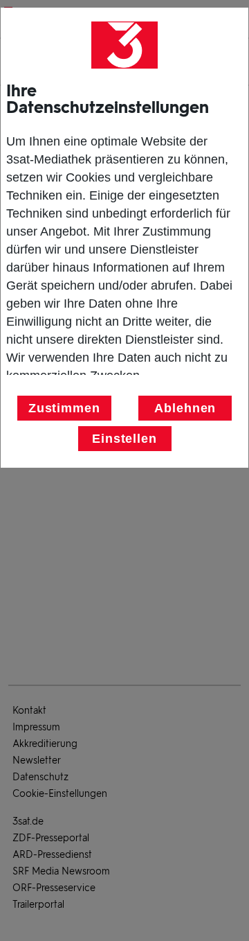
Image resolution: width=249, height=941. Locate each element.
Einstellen (124, 439)
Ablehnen (185, 408)
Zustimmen (64, 408)
